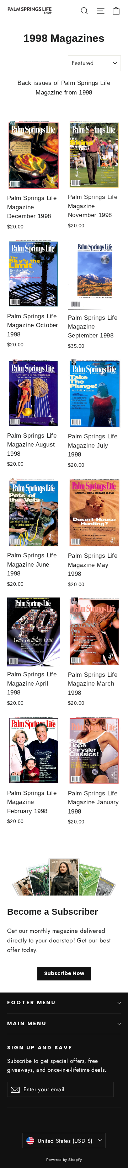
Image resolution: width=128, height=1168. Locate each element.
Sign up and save (40, 1047)
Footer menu (31, 1002)
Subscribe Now (64, 973)
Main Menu (26, 1023)
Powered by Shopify (64, 1160)
